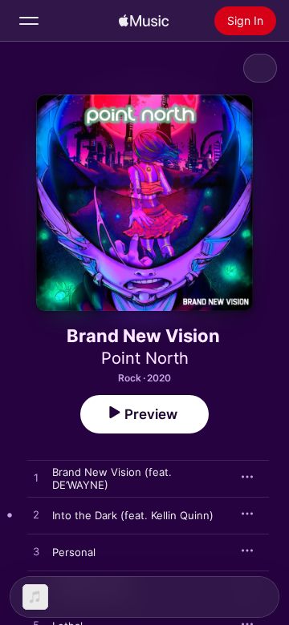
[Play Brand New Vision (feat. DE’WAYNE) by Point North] (36, 478)
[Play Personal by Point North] (36, 552)
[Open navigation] (29, 20)
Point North (145, 358)
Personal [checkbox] (74, 552)
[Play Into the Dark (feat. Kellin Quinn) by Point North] (36, 515)
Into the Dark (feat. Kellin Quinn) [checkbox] (133, 515)
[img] (144, 21)
